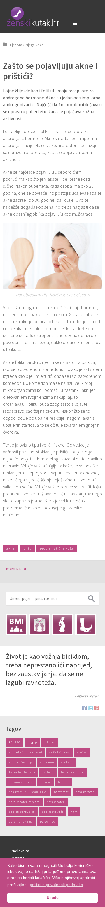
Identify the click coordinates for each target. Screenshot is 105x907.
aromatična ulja (21, 762)
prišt (27, 548)
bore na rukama (21, 821)
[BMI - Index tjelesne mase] (16, 624)
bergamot (61, 792)
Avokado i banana (22, 772)
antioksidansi (59, 752)
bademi (48, 772)
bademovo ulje (72, 772)
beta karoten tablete (24, 802)
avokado (67, 762)
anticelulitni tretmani (25, 752)
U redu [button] (53, 898)
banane (63, 782)
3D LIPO (14, 742)
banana (45, 782)
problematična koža (57, 548)
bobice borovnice (22, 812)
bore (74, 812)
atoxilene (47, 762)
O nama (18, 857)
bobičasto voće (53, 812)
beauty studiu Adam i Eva (28, 792)
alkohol (49, 742)
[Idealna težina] (39, 624)
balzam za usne (21, 782)
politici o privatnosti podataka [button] (56, 884)
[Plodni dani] (62, 624)
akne (10, 548)
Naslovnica (20, 850)
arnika (82, 752)
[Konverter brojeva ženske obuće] (86, 624)
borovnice (47, 821)
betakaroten (56, 802)
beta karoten (85, 792)
